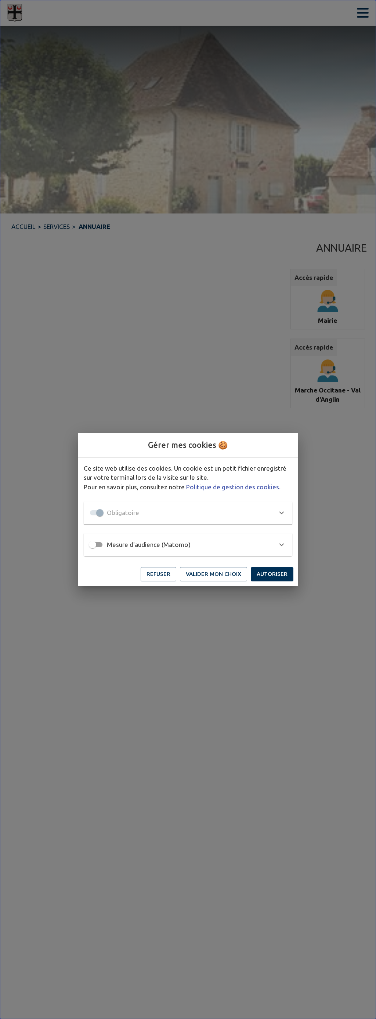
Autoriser (272, 574)
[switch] (93, 545)
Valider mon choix (213, 574)
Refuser (158, 574)
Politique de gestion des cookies (232, 486)
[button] (188, 512)
